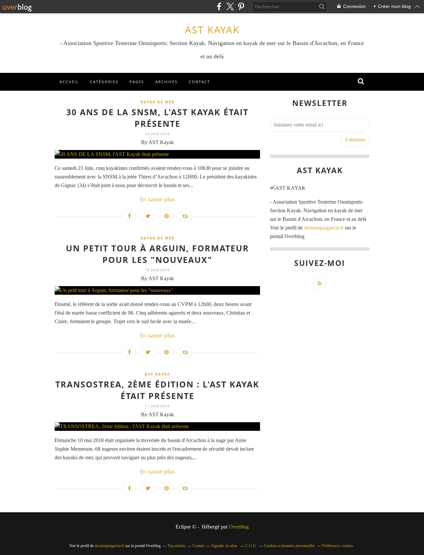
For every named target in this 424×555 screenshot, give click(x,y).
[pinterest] (241, 6)
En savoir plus (157, 199)
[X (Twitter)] (230, 6)
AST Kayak (157, 374)
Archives (166, 81)
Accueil (69, 81)
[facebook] (219, 6)
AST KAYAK (212, 29)
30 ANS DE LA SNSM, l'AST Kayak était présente (157, 117)
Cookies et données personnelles (289, 545)
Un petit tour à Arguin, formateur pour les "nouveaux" (157, 253)
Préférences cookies (337, 545)
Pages (137, 81)
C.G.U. (251, 545)
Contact (199, 81)
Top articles (177, 545)
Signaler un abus (224, 545)
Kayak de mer (157, 101)
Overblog (239, 527)
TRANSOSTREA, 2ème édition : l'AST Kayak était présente (157, 389)
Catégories (104, 81)
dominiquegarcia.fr (324, 227)
